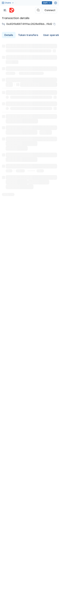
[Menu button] (5, 10)
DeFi (45, 3)
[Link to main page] (11, 10)
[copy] (55, 24)
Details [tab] (8, 35)
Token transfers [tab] (28, 35)
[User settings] (55, 2)
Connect (50, 10)
